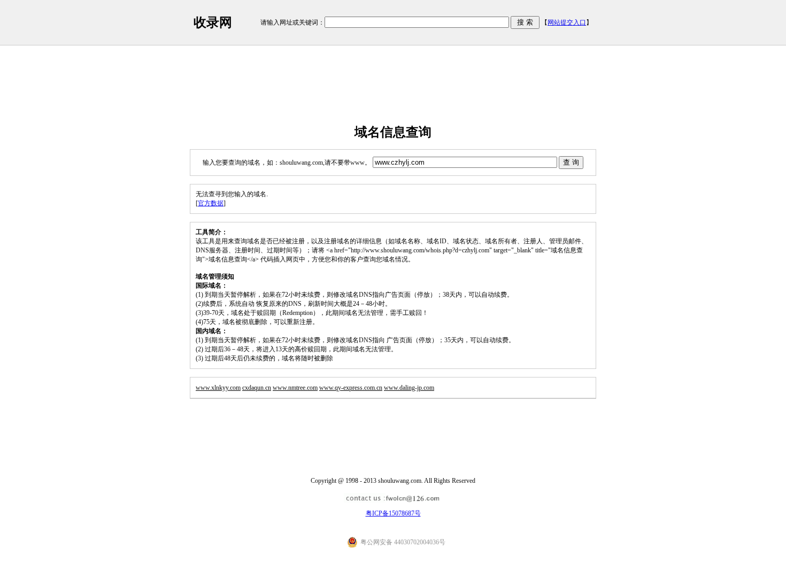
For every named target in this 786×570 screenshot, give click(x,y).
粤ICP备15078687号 (393, 513)
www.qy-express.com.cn (350, 387)
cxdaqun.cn (256, 387)
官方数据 (211, 203)
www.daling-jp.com (409, 387)
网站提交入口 (567, 22)
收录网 (213, 22)
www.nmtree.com (295, 387)
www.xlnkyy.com (218, 387)
